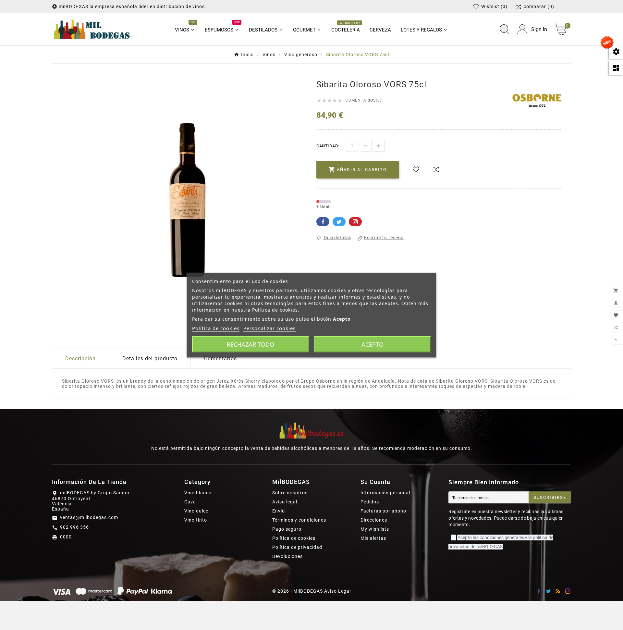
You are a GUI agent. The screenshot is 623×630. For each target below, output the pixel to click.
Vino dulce (196, 510)
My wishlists (374, 529)
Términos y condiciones (299, 520)
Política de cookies (293, 538)
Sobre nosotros (290, 492)
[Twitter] (548, 591)
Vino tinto (195, 520)
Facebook (322, 221)
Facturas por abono (383, 510)
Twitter (339, 221)
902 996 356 (74, 527)
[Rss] (558, 591)
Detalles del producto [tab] (149, 358)
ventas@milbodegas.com (89, 517)
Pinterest (355, 221)
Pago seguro (286, 529)
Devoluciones (287, 556)
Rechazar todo (250, 344)
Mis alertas (373, 538)
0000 (66, 536)
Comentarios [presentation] (220, 358)
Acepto (372, 344)
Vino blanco (198, 492)
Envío (278, 510)
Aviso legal (284, 501)
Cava (190, 501)
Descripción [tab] (80, 358)
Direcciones (373, 520)
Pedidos (369, 501)
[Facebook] (538, 591)
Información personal (385, 492)
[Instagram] (567, 591)
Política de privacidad (297, 547)
